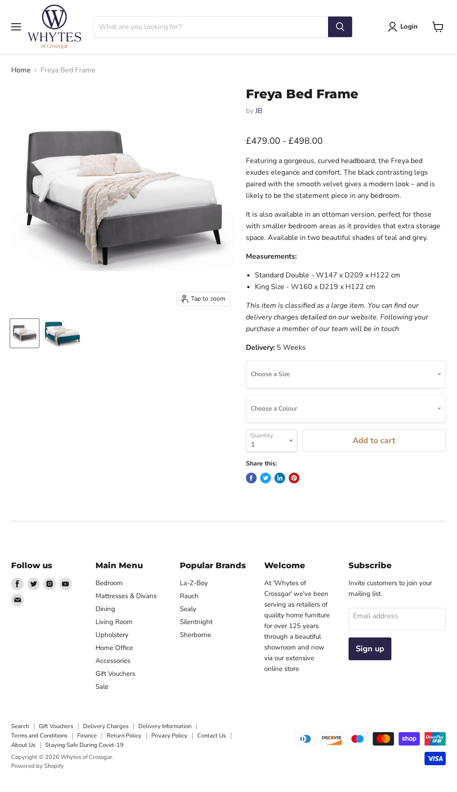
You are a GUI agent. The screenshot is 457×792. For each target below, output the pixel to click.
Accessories (113, 660)
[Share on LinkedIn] (279, 478)
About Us (23, 745)
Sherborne (195, 634)
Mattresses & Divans (126, 595)
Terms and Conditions (39, 736)
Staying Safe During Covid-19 (84, 745)
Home (21, 70)
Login (409, 26)
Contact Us (211, 736)
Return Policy (124, 736)
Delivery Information (164, 726)
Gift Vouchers (115, 673)
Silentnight (196, 621)
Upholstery (112, 634)
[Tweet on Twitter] (265, 478)
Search (20, 726)
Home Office (114, 647)
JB (258, 111)
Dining (105, 608)
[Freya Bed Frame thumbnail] (24, 333)
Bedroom (109, 582)
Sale (102, 686)
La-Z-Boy (194, 582)
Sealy (188, 608)
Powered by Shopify (37, 766)
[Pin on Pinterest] (294, 478)
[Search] (340, 27)
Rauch (189, 595)
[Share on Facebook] (251, 478)
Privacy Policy (169, 736)
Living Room (114, 621)
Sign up (370, 648)
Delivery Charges (106, 726)
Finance (87, 736)
